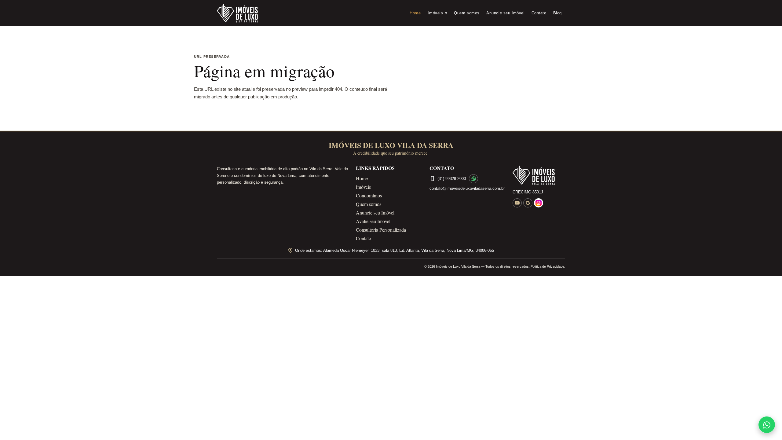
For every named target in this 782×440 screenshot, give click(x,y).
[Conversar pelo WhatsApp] (473, 178)
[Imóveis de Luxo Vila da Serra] (237, 13)
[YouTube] (517, 202)
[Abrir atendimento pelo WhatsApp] (766, 424)
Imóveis (437, 13)
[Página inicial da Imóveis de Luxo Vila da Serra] (539, 175)
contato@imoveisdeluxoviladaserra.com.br (467, 188)
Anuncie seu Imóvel (505, 13)
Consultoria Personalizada (381, 229)
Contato (539, 13)
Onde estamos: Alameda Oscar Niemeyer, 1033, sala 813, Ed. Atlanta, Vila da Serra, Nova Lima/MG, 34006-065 (394, 250)
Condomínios (369, 195)
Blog (557, 13)
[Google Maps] (527, 202)
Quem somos (467, 13)
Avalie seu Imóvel (373, 221)
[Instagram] (538, 202)
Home (415, 13)
